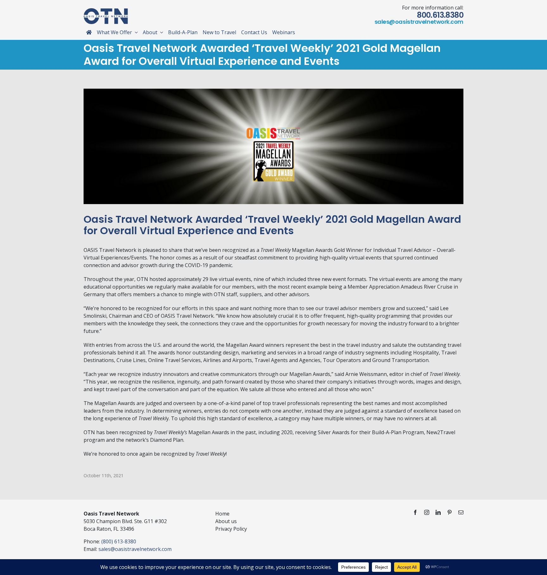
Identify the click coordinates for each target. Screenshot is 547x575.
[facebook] (415, 512)
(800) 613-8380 (118, 541)
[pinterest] (449, 512)
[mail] (460, 512)
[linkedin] (438, 512)
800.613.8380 (440, 15)
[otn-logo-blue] (106, 10)
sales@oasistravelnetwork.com (418, 22)
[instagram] (426, 512)
